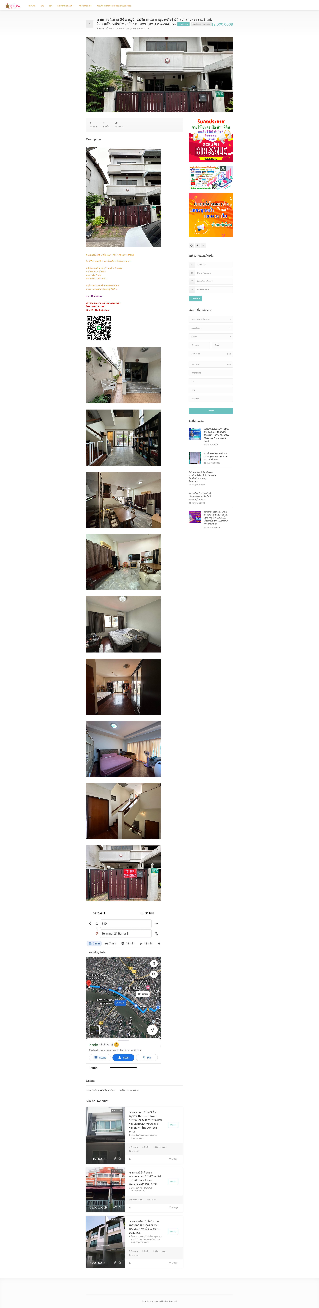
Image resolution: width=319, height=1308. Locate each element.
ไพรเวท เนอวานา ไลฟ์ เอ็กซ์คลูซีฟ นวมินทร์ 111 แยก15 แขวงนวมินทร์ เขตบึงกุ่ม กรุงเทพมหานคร (146, 1239)
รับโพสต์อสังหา (85, 6)
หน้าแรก (32, 6)
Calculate (196, 298)
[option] (159, 74)
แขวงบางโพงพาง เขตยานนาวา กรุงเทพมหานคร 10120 (124, 28)
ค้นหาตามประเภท (64, 6)
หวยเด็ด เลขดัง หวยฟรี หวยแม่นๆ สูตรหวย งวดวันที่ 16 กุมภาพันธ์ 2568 (216, 456)
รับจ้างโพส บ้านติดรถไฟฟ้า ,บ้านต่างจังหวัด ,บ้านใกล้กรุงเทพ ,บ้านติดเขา (200, 496)
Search (211, 411)
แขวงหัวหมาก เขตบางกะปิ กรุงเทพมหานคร (141, 1189)
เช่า (50, 6)
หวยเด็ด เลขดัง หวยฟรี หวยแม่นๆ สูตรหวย (114, 6)
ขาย (42, 6)
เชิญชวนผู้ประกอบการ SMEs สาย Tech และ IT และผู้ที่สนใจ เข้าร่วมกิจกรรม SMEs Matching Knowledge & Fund (216, 435)
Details (173, 1125)
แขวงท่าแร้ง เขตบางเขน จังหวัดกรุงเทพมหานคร (144, 1136)
